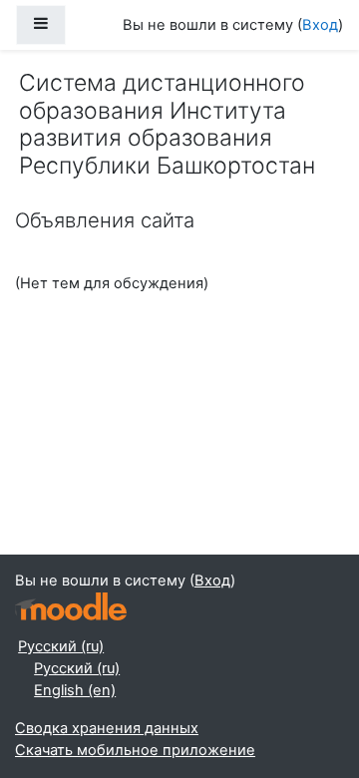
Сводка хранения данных (106, 728)
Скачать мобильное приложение (135, 750)
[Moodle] (71, 606)
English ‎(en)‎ (75, 690)
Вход (320, 25)
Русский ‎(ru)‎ (61, 646)
